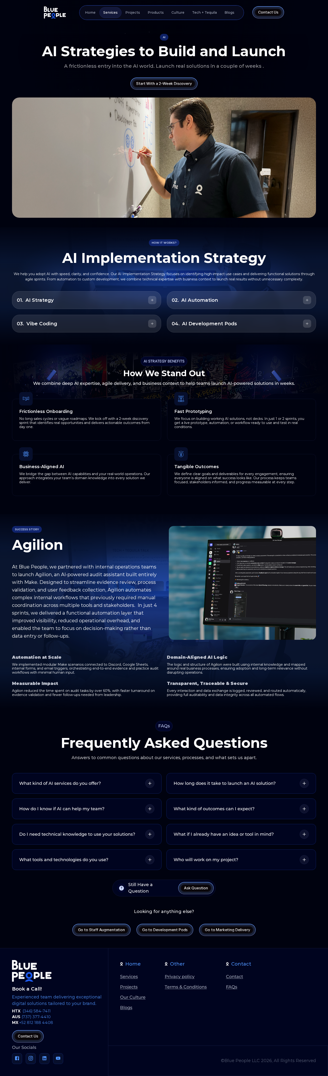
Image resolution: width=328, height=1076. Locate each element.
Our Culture (133, 997)
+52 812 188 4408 (36, 1022)
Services (129, 976)
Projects (129, 987)
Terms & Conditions (186, 987)
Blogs (126, 1007)
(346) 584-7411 (37, 1011)
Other (177, 964)
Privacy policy (179, 976)
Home (133, 964)
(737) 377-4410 (36, 1017)
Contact (241, 964)
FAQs (231, 987)
